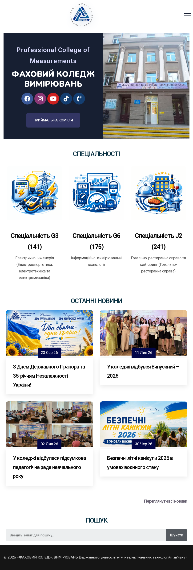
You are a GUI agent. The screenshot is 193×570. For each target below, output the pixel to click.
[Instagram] (40, 99)
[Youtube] (53, 99)
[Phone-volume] (79, 99)
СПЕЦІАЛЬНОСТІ (96, 154)
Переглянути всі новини (165, 501)
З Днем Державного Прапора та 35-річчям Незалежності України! (49, 376)
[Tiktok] (66, 99)
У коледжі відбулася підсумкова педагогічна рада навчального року (49, 467)
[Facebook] (27, 99)
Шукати (176, 535)
